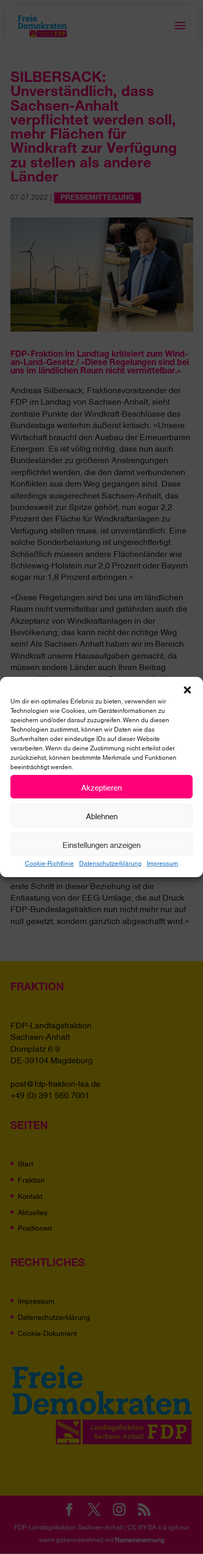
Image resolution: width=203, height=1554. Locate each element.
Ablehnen (102, 816)
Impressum (162, 863)
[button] (187, 690)
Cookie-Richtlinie (49, 863)
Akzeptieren (101, 787)
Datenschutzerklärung (110, 863)
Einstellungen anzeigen (101, 844)
